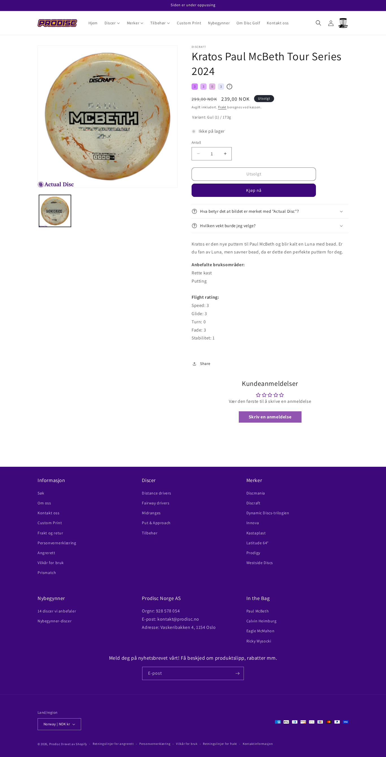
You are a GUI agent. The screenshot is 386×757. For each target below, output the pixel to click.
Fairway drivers (155, 503)
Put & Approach (156, 522)
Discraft (253, 503)
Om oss (44, 503)
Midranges (151, 512)
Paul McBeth (257, 611)
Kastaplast (256, 533)
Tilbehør (149, 533)
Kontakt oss (49, 512)
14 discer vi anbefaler (57, 611)
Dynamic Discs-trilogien (267, 512)
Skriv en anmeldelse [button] (270, 417)
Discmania (255, 493)
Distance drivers (156, 493)
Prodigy (253, 552)
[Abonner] (237, 673)
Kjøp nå (254, 190)
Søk (41, 493)
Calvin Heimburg (261, 620)
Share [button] (205, 363)
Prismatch (47, 572)
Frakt (222, 107)
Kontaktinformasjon (258, 744)
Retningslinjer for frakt (220, 744)
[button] (112, 23)
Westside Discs (259, 562)
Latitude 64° (257, 542)
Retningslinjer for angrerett (113, 744)
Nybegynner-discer (54, 620)
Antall (196, 142)
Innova (252, 522)
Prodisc (54, 744)
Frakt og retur (50, 533)
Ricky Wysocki (258, 641)
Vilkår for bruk (51, 562)
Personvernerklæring (57, 542)
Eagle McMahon (260, 630)
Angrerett (46, 552)
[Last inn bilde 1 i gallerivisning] (55, 211)
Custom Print (50, 522)
